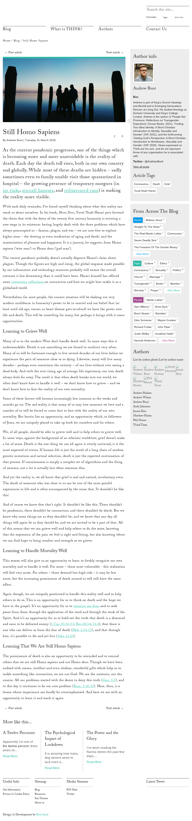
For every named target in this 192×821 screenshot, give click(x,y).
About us (39, 803)
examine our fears (86, 606)
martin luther (155, 299)
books (161, 283)
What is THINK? (67, 29)
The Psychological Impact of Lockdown (60, 739)
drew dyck (162, 306)
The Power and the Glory (102, 736)
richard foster (143, 326)
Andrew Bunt (15, 140)
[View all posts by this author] (143, 72)
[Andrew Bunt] (149, 371)
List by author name (171, 360)
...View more (141, 253)
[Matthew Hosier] (138, 382)
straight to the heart (148, 226)
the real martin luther (148, 233)
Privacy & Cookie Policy (16, 794)
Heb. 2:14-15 (82, 630)
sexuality (161, 270)
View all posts (141, 166)
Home (6, 41)
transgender (143, 283)
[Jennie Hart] (181, 371)
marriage (156, 276)
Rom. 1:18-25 (84, 686)
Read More (10, 756)
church (139, 276)
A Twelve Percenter (19, 733)
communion (175, 233)
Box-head (42, 814)
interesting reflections (28, 282)
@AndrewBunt (154, 161)
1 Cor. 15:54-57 (62, 624)
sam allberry (142, 306)
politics (178, 270)
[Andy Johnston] (170, 369)
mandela (161, 313)
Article (179, 17)
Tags (165, 17)
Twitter (70, 794)
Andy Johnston (141, 406)
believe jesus (155, 220)
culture (150, 263)
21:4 (96, 624)
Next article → (115, 52)
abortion (176, 283)
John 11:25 (66, 636)
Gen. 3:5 (109, 680)
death (156, 184)
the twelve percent (16, 746)
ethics (165, 263)
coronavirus (141, 184)
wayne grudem (168, 320)
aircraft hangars (38, 191)
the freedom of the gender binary (156, 247)
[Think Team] (159, 382)
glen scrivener (143, 320)
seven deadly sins (146, 240)
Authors (105, 29)
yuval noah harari (145, 190)
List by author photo (145, 360)
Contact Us (156, 29)
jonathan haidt (164, 333)
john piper (165, 326)
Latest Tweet (155, 782)
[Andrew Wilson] (138, 371)
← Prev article (13, 52)
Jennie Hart (139, 411)
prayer (156, 290)
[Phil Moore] (149, 381)
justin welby (142, 333)
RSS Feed (72, 790)
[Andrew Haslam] (159, 371)
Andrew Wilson (142, 397)
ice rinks (11, 191)
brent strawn (142, 313)
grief (167, 184)
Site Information (11, 790)
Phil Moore (139, 420)
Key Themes (41, 798)
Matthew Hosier (142, 416)
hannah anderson (144, 340)
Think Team (140, 425)
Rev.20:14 (83, 624)
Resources (40, 794)
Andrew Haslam (142, 393)
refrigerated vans (81, 191)
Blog (7, 29)
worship (140, 290)
